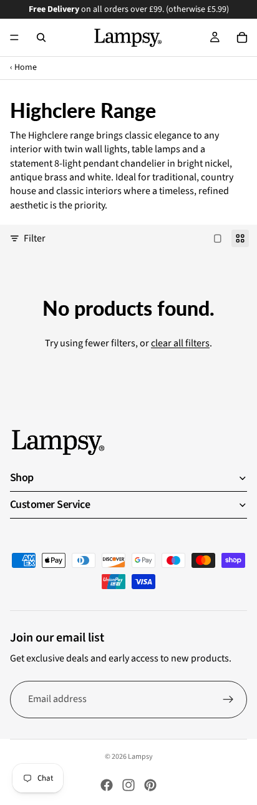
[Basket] (242, 37)
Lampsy (140, 756)
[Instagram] (128, 785)
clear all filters (180, 343)
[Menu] (14, 37)
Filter (35, 238)
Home (25, 68)
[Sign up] (228, 699)
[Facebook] (106, 785)
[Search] (41, 37)
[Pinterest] (150, 785)
